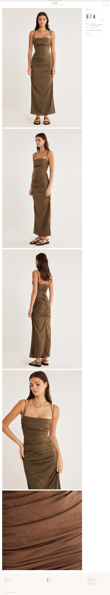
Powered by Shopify (14, 592)
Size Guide (6, 581)
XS (86, 21)
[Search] (106, 5)
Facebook (49, 581)
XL (91, 21)
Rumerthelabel (9, 592)
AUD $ (5, 590)
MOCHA (88, 13)
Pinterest (49, 580)
